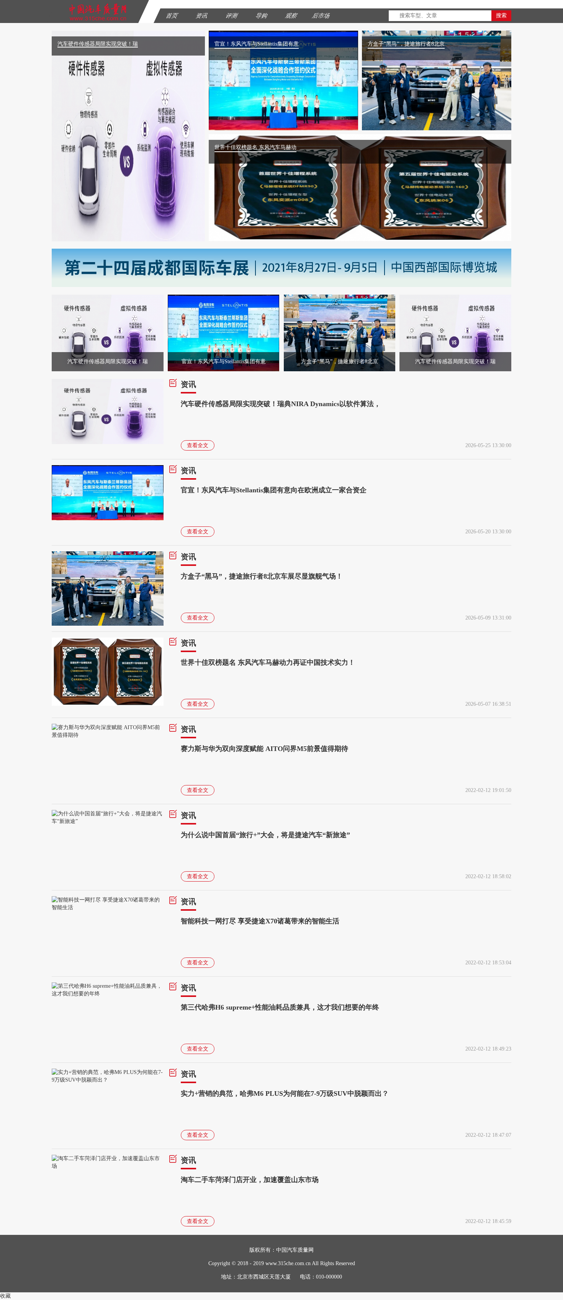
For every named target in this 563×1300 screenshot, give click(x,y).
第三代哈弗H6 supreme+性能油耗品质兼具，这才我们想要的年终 (280, 1007)
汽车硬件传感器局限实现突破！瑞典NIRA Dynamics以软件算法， (281, 404)
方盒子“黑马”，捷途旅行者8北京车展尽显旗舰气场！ (262, 576)
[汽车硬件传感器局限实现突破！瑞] (108, 298)
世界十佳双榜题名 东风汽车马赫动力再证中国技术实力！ (268, 662)
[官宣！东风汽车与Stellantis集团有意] (224, 298)
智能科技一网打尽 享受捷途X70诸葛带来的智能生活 (260, 921)
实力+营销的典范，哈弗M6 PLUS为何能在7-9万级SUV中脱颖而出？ (285, 1093)
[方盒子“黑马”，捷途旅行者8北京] (340, 298)
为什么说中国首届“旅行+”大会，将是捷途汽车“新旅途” (265, 835)
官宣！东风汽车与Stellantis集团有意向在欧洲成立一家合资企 (274, 490)
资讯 (188, 384)
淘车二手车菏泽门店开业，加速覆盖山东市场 (250, 1180)
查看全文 (197, 445)
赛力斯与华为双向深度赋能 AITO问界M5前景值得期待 (264, 748)
